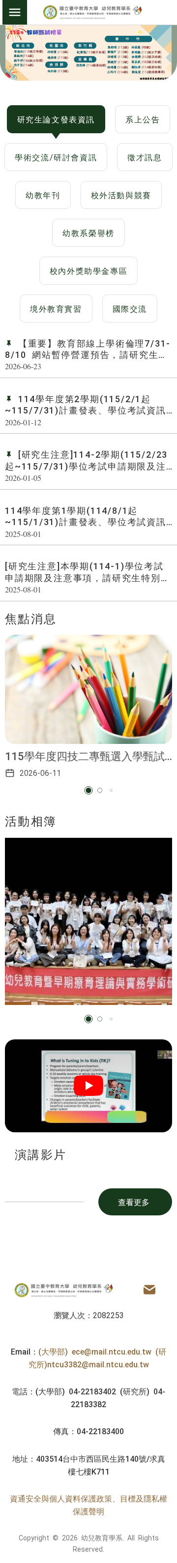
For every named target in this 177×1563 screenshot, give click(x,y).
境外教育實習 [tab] (56, 308)
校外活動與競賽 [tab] (121, 195)
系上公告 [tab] (142, 119)
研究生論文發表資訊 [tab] (56, 119)
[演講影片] (88, 1085)
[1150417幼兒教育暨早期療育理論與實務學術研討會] (88, 921)
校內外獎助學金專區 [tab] (88, 270)
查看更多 (133, 1202)
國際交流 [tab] (130, 308)
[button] (88, 790)
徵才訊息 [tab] (144, 157)
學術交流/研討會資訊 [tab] (56, 157)
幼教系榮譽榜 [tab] (88, 232)
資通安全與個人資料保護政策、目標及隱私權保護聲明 (88, 1504)
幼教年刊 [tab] (43, 195)
